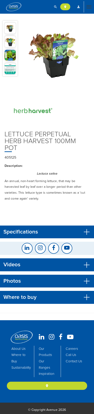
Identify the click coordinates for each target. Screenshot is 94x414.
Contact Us (74, 361)
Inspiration (46, 374)
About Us (18, 349)
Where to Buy (18, 358)
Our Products (45, 352)
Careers (72, 349)
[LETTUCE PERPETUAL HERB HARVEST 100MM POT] (54, 53)
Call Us (71, 355)
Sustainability (21, 367)
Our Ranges (44, 364)
